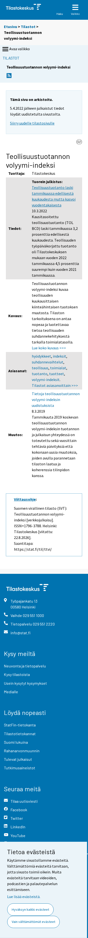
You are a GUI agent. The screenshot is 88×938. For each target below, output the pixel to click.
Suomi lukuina (16, 742)
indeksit (59, 356)
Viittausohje (25, 499)
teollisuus (40, 367)
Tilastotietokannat (20, 733)
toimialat (58, 367)
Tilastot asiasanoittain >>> (55, 385)
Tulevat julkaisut (18, 759)
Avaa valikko (19, 48)
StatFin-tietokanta (20, 725)
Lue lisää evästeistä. (23, 896)
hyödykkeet (41, 356)
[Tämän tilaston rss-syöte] (9, 77)
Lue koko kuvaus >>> (49, 347)
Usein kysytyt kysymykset (25, 683)
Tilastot (28, 26)
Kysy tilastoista (17, 674)
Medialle (11, 691)
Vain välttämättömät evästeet (33, 921)
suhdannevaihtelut (47, 362)
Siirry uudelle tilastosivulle (32, 123)
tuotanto (39, 373)
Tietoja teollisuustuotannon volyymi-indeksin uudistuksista (56, 399)
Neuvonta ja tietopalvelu (25, 666)
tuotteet (56, 373)
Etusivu (10, 26)
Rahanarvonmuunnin (22, 750)
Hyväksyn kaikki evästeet (30, 909)
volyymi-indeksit (46, 379)
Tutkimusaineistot (19, 767)
